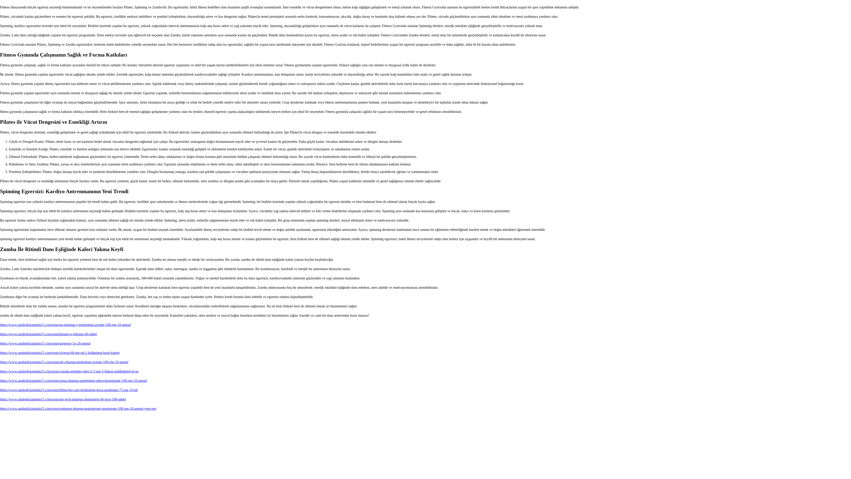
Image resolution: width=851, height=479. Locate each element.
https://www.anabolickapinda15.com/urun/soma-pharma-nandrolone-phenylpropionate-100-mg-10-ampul (73, 381)
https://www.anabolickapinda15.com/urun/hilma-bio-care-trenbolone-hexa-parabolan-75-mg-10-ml (69, 390)
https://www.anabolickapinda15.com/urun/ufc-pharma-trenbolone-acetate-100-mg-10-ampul (64, 362)
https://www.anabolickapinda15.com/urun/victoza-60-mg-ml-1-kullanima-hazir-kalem (59, 353)
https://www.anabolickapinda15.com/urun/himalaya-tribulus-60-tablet (48, 334)
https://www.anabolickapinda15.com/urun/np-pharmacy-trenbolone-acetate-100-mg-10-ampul (65, 325)
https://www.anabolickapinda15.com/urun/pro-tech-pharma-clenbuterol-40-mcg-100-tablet (63, 399)
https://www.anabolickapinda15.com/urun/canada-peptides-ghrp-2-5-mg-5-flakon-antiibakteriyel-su (69, 371)
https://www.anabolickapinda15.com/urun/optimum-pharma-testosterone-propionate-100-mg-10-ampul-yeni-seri (78, 408)
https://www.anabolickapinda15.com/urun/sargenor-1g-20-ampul (45, 343)
